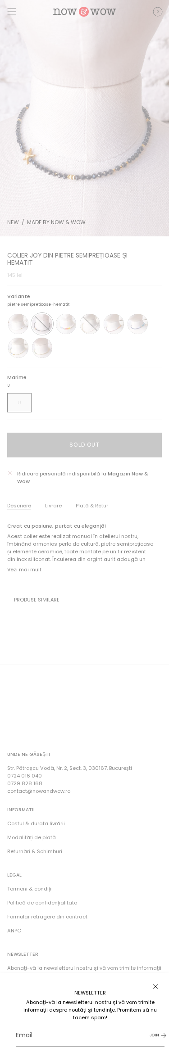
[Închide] (155, 986)
